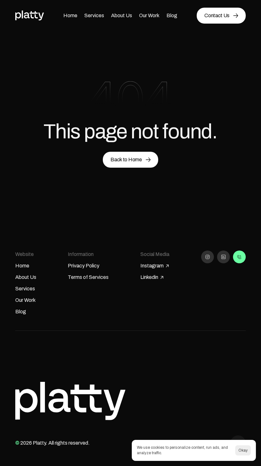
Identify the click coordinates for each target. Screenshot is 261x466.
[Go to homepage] (29, 15)
